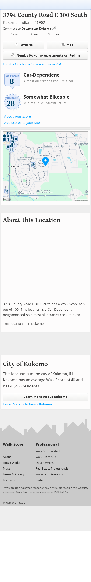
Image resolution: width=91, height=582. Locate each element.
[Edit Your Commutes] (54, 28)
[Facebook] (13, 451)
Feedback (9, 480)
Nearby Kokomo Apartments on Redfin (48, 56)
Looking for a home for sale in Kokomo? (30, 64)
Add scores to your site (22, 123)
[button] (45, 161)
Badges (41, 480)
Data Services (45, 462)
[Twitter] (5, 451)
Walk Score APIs (46, 457)
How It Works (11, 462)
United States (12, 404)
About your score (17, 116)
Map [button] (70, 45)
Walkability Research (49, 474)
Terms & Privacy (13, 474)
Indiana (30, 404)
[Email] (20, 451)
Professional (47, 444)
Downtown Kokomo (36, 28)
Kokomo (10, 22)
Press (6, 468)
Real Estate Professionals (52, 468)
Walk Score (13, 444)
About (7, 457)
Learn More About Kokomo (46, 397)
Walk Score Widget (48, 451)
